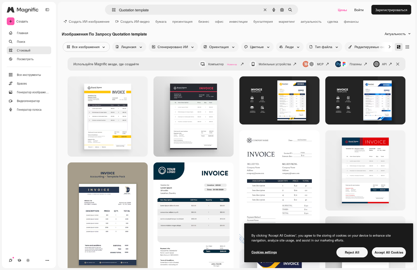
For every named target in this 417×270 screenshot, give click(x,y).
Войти (359, 9)
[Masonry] (399, 47)
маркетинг (287, 21)
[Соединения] (10, 260)
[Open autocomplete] (111, 10)
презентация (182, 21)
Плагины (356, 64)
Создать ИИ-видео (135, 21)
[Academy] (19, 260)
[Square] (407, 47)
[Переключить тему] (28, 260)
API (384, 64)
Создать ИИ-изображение (89, 21)
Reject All (352, 252)
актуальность (311, 21)
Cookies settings (264, 252)
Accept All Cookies (389, 252)
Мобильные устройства (275, 64)
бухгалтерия (263, 21)
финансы (351, 21)
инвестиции (238, 21)
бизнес (203, 21)
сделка (332, 21)
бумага (161, 21)
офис (219, 21)
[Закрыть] (398, 64)
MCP (320, 64)
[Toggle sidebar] (47, 10)
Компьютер (222, 64)
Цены (342, 9)
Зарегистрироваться (391, 9)
